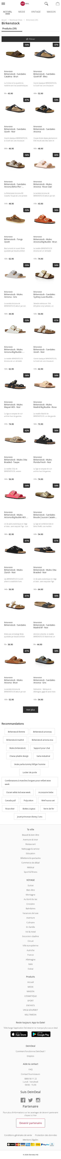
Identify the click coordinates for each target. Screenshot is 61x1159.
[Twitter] (30, 1100)
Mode (21, 11)
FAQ (31, 1069)
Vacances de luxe (30, 913)
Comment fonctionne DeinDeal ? (30, 1051)
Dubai (30, 968)
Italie (30, 964)
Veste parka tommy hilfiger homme (29, 764)
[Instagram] (38, 1100)
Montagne (30, 894)
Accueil (7, 11)
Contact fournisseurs (30, 1074)
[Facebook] (23, 1100)
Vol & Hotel (30, 931)
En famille (30, 927)
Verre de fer (48, 808)
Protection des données (46, 1135)
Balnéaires (30, 908)
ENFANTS (30, 1005)
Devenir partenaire (30, 1123)
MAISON (30, 991)
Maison (51, 11)
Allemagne (30, 959)
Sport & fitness (30, 871)
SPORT (30, 1000)
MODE (30, 986)
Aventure (30, 917)
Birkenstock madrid (15, 740)
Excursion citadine (30, 936)
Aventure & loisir (30, 839)
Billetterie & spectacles (30, 858)
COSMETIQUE (30, 996)
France (30, 954)
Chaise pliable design (19, 756)
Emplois (30, 1056)
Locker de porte (30, 772)
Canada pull (10, 800)
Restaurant (30, 844)
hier (35, 1115)
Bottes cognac (29, 808)
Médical (30, 867)
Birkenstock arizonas (42, 731)
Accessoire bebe (45, 792)
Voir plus (30, 709)
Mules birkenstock (17, 748)
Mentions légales (30, 1139)
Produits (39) (9, 28)
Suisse (30, 885)
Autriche (30, 950)
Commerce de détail (30, 862)
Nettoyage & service (30, 848)
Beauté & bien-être (30, 834)
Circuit (30, 941)
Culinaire (30, 922)
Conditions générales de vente (18, 1135)
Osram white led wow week (18, 792)
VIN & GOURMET (30, 1009)
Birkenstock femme (16, 731)
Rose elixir (10, 808)
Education (30, 853)
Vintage (36, 11)
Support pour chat (42, 748)
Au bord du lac (30, 899)
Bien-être (30, 890)
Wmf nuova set (48, 800)
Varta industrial (43, 756)
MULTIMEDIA (30, 1014)
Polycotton (28, 800)
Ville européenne (30, 945)
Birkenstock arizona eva (42, 740)
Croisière (30, 903)
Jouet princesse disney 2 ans (29, 817)
